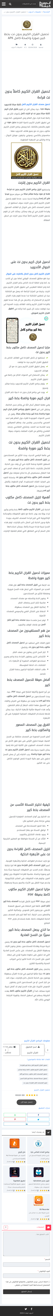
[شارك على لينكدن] (26, 1124)
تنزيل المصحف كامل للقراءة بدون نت (35, 1083)
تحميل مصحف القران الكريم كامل (36, 104)
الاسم (47, 1260)
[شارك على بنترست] (15, 1119)
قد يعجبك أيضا (38, 1132)
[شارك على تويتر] (38, 1119)
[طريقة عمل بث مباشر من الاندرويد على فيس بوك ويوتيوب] (38, 1207)
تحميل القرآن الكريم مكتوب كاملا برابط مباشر (32, 1070)
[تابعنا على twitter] (25, 1309)
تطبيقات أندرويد (34, 12)
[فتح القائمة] (3, 4)
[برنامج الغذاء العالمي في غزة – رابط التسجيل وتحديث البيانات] (38, 1150)
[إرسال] (10, 4)
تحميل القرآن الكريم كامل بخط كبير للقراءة (33, 1065)
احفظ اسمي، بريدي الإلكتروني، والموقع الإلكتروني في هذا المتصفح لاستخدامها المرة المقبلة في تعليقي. (28, 1283)
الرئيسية (46, 12)
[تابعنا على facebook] (31, 1309)
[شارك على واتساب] (15, 1115)
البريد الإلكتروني (44, 1271)
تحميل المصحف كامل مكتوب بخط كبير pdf (33, 1074)
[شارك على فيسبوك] (38, 1115)
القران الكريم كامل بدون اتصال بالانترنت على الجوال (28, 274)
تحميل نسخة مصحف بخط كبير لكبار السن (33, 1079)
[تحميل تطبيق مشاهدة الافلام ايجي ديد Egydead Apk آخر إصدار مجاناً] (14, 1179)
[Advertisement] (26, 70)
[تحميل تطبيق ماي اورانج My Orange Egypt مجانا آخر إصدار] (14, 1150)
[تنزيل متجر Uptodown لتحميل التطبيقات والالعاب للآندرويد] (38, 1179)
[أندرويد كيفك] (45, 4)
